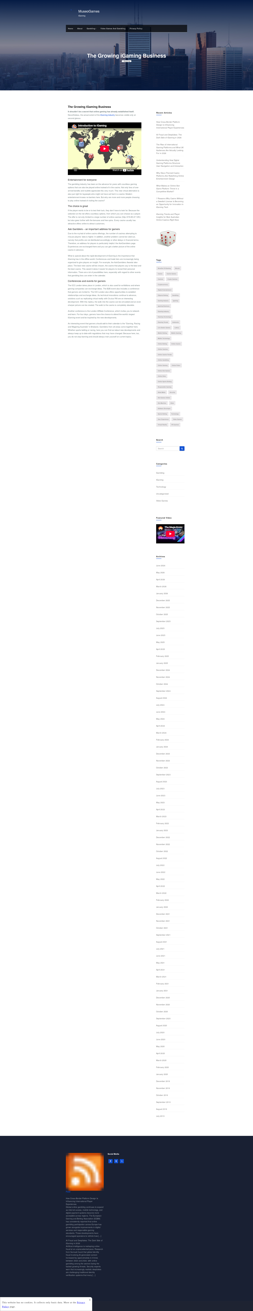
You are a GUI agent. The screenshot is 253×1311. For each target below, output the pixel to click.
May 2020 (160, 1046)
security (172, 392)
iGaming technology (164, 317)
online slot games (164, 371)
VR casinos (175, 425)
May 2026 (160, 572)
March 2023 (161, 816)
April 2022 (160, 886)
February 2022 (162, 900)
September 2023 (163, 774)
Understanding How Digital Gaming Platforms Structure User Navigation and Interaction (169, 163)
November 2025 (163, 607)
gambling (175, 295)
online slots (162, 376)
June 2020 (160, 1039)
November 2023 (163, 760)
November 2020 (163, 1004)
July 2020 (160, 1032)
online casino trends (165, 355)
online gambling (163, 360)
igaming (175, 301)
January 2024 (162, 746)
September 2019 (163, 1102)
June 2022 (160, 872)
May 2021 (160, 962)
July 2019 (160, 1116)
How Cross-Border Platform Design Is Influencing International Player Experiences (170, 125)
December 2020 (163, 997)
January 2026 (162, 593)
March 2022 (161, 893)
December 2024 (163, 670)
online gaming (162, 365)
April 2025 (160, 649)
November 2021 (163, 921)
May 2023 (160, 802)
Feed (68, 1191)
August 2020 (161, 1025)
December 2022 (163, 837)
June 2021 (160, 955)
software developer (164, 408)
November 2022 (163, 844)
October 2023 (162, 767)
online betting (162, 344)
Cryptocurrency (163, 284)
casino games (171, 274)
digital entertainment (164, 290)
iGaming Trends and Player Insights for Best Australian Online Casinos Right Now (168, 217)
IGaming (127, 61)
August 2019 (161, 1109)
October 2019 (162, 1095)
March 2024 (161, 732)
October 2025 (162, 614)
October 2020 (162, 1011)
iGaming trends (163, 322)
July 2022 (160, 865)
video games (177, 419)
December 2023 (163, 753)
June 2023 (160, 795)
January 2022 (162, 907)
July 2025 (160, 628)
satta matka (161, 392)
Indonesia (175, 322)
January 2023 (162, 830)
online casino (175, 344)
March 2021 (161, 976)
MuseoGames (88, 11)
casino (160, 274)
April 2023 (160, 809)
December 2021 (163, 914)
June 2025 (160, 635)
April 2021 (160, 969)
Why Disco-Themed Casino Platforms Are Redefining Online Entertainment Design (170, 176)
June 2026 (160, 565)
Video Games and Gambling (113, 28)
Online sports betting (165, 381)
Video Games (162, 500)
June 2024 (160, 712)
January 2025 (162, 663)
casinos (160, 279)
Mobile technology (164, 338)
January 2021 (162, 990)
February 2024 (162, 739)
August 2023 (161, 781)
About (79, 28)
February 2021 (162, 983)
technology (175, 414)
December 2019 (163, 1081)
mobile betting (162, 333)
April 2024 (160, 725)
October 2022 (162, 851)
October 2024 (162, 684)
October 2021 (162, 928)
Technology (161, 486)
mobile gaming (176, 333)
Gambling (91, 28)
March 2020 (161, 1060)
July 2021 (160, 948)
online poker (176, 365)
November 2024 (163, 677)
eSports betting (163, 295)
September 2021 (163, 935)
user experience (163, 419)
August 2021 (161, 941)
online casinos (163, 349)
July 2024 (160, 705)
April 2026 (160, 579)
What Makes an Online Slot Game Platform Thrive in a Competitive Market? (168, 188)
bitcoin (177, 268)
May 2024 (160, 718)
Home (70, 28)
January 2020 (162, 1074)
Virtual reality (162, 425)
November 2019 (163, 1088)
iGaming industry (107, 114)
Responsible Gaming (164, 387)
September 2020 (163, 1018)
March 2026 (161, 586)
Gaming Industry (163, 301)
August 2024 (161, 698)
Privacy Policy (136, 28)
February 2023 (162, 823)
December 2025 (163, 600)
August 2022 (161, 858)
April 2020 (160, 1053)
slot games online (164, 398)
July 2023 (160, 788)
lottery (177, 328)
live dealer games (164, 328)
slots (172, 403)
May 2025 (160, 642)
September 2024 (163, 691)
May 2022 (160, 879)
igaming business (163, 306)
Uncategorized (162, 493)
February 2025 (162, 656)
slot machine (162, 403)
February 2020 (162, 1067)
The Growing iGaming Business (89, 107)
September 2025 (163, 621)
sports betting (162, 414)
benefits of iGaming (164, 268)
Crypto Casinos (172, 279)
